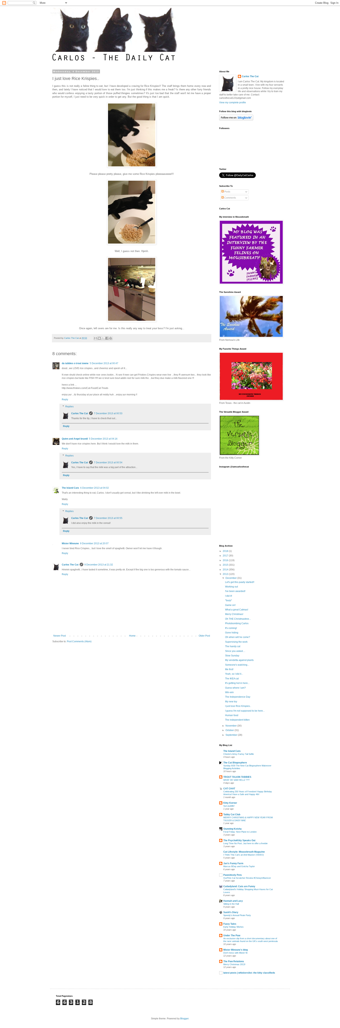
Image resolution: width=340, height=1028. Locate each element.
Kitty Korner (230, 803)
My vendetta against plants (239, 660)
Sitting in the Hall (231, 904)
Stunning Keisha (232, 828)
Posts (227, 191)
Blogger (184, 1018)
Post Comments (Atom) (79, 641)
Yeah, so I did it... (234, 674)
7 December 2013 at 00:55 (108, 518)
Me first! (229, 669)
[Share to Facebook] (107, 338)
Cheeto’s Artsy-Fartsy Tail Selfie (238, 754)
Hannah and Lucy (233, 901)
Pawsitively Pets (232, 875)
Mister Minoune (70, 543)
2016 (226, 560)
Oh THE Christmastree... (238, 619)
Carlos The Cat (79, 413)
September (231, 735)
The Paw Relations (233, 961)
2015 (226, 564)
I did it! (228, 596)
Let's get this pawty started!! (239, 582)
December (231, 578)
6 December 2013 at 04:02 (94, 488)
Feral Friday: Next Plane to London (240, 832)
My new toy (231, 701)
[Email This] (96, 338)
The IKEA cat (232, 678)
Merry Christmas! (234, 614)
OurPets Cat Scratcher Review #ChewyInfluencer (247, 878)
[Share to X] (103, 338)
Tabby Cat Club (231, 814)
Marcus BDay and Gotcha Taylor (239, 866)
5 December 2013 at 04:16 (103, 438)
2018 (226, 551)
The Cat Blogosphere (235, 762)
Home (132, 635)
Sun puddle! (229, 806)
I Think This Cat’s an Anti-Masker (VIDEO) (243, 855)
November (231, 725)
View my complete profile (232, 102)
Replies (69, 406)
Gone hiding (231, 632)
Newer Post (59, 635)
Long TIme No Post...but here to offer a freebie (245, 843)
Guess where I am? (235, 687)
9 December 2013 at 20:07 (94, 543)
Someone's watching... (237, 664)
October (230, 730)
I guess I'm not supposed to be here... (245, 710)
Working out (231, 586)
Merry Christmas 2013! (234, 964)
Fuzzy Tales (229, 924)
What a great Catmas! (236, 609)
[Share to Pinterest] (111, 338)
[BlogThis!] (99, 338)
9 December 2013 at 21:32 (98, 564)
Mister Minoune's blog (235, 949)
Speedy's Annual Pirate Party (237, 915)
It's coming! (231, 628)
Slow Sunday (232, 655)
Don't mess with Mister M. (235, 953)
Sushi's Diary (230, 912)
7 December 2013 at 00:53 (108, 413)
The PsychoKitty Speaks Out (239, 840)
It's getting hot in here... (237, 683)
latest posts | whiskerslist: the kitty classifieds (249, 972)
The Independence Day (237, 696)
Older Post (204, 635)
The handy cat (232, 646)
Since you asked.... (235, 651)
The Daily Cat (54, 13)
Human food (231, 715)
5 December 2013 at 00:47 (104, 363)
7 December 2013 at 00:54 (108, 462)
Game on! (230, 605)
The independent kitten (237, 719)
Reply (65, 399)
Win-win (229, 692)
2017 (226, 555)
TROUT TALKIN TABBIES (237, 777)
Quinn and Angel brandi (75, 438)
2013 (226, 574)
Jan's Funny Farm (233, 863)
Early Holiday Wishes (233, 927)
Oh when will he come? (237, 637)
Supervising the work (236, 641)
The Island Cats (70, 488)
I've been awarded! (235, 591)
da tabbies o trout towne (75, 363)
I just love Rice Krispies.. (238, 706)
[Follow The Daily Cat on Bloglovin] (236, 119)
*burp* (228, 600)
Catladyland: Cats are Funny (239, 886)
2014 (226, 569)
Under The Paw (231, 935)
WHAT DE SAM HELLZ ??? (236, 780)
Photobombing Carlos (237, 623)
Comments (230, 197)
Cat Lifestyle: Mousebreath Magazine (244, 851)
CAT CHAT (229, 788)
